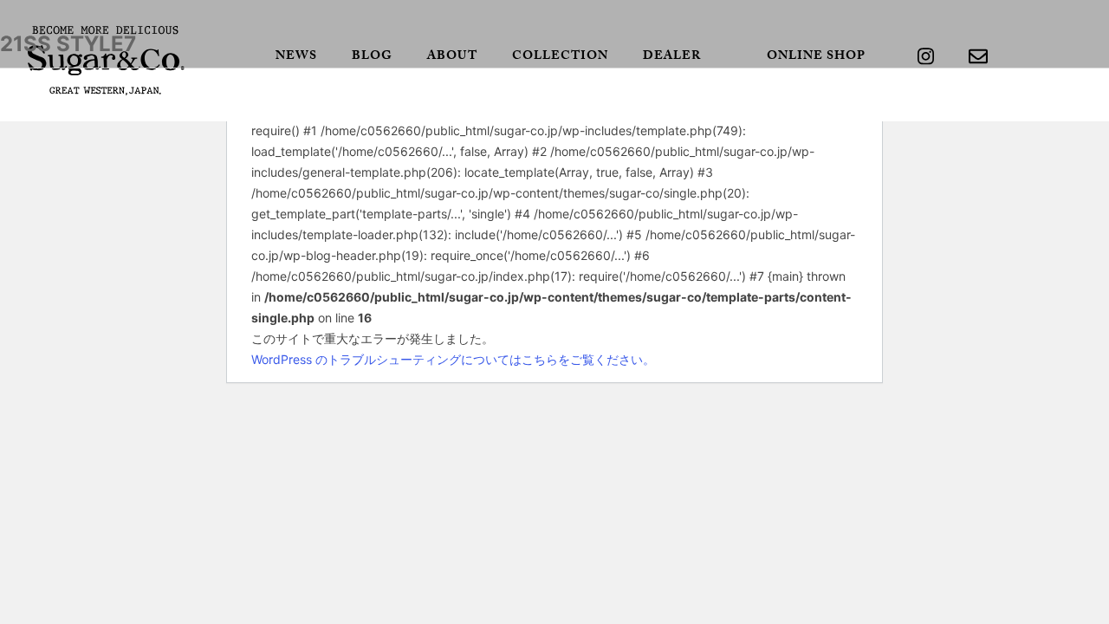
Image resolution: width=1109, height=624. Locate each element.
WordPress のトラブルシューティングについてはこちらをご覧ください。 (453, 359)
